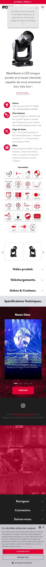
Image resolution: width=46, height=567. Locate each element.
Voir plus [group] (23, 390)
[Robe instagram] (23, 406)
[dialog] (23, 545)
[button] (23, 562)
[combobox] (40, 527)
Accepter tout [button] (23, 551)
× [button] (43, 527)
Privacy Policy (27, 546)
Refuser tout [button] (23, 557)
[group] (3, 252)
